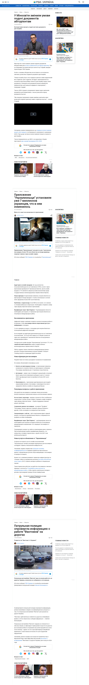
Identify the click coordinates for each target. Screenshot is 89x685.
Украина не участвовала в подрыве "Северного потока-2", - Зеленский (64, 251)
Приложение (30, 488)
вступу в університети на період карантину (37, 65)
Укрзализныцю (46, 257)
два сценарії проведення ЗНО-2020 (31, 141)
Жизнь (46, 5)
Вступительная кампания (31, 157)
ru (8, 2)
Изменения (50, 8)
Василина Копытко (61, 54)
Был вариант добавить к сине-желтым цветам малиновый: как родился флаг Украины (64, 59)
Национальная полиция (20, 658)
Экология (56, 8)
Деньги (45, 8)
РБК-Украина (29, 257)
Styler (61, 5)
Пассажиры (37, 488)
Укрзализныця (18, 488)
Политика (34, 5)
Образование (39, 8)
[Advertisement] (33, 268)
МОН (16, 157)
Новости (18, 5)
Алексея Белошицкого (41, 585)
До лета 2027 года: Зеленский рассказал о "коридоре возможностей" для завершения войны (65, 31)
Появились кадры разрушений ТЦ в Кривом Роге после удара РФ (64, 241)
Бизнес (40, 5)
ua (3, 2)
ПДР (28, 658)
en (5, 2)
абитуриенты (21, 157)
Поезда (24, 488)
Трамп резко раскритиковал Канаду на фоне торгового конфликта (65, 255)
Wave (56, 5)
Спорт (52, 5)
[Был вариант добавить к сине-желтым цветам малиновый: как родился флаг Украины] (65, 47)
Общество (33, 8)
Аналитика (25, 5)
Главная (16, 12)
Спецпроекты (69, 5)
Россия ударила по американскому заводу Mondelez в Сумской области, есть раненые (64, 246)
